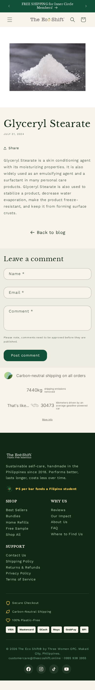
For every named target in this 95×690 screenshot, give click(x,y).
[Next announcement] (86, 6)
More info (47, 419)
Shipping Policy (20, 561)
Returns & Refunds (23, 567)
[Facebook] (28, 669)
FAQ (54, 528)
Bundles (13, 516)
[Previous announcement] (9, 6)
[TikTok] (53, 669)
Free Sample (17, 528)
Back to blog (51, 232)
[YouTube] (66, 669)
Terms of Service (21, 579)
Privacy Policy (18, 573)
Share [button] (14, 148)
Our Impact (61, 516)
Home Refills (17, 522)
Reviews (58, 510)
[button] (9, 19)
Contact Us (16, 555)
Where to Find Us (67, 534)
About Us (59, 522)
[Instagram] (41, 669)
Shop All (13, 534)
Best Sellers (16, 510)
